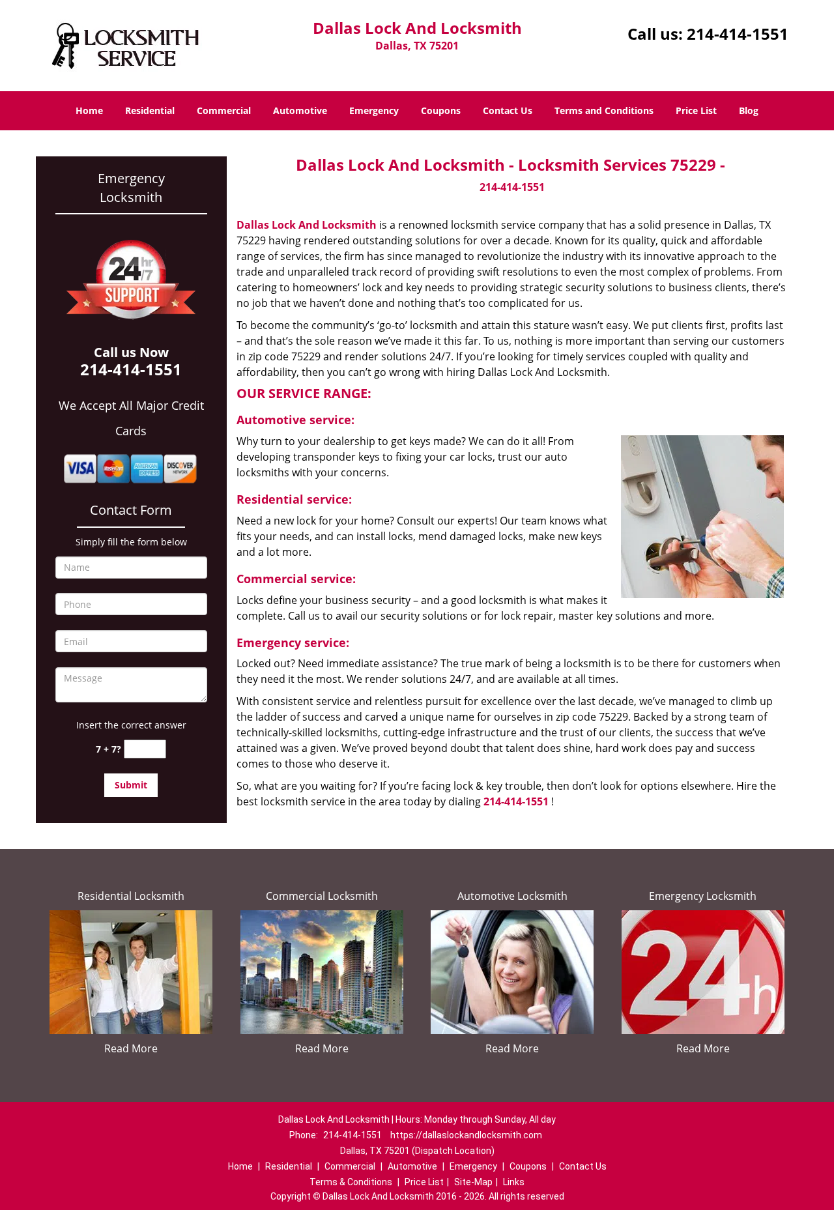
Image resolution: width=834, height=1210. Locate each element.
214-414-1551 (737, 33)
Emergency (374, 110)
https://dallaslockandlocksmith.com (466, 1135)
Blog (748, 110)
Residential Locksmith (131, 896)
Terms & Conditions (350, 1182)
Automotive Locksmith (512, 896)
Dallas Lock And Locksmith (307, 225)
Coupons (441, 110)
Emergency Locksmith (702, 896)
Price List (696, 110)
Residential (150, 110)
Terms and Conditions (604, 110)
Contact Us (507, 110)
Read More (131, 1048)
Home (89, 110)
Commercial (224, 110)
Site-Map (473, 1182)
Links (514, 1182)
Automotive (300, 110)
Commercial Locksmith (322, 896)
